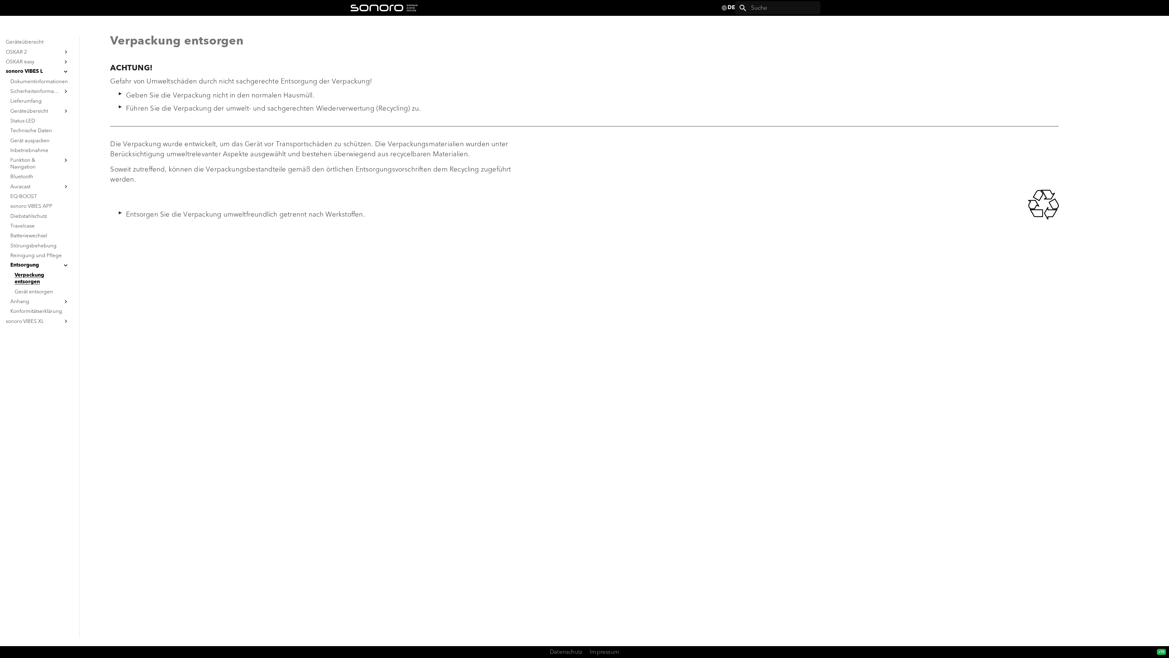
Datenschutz (566, 652)
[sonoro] (384, 8)
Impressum (604, 652)
